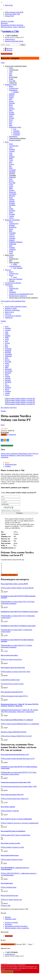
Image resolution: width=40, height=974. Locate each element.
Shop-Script (9, 5)
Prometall (12, 171)
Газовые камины (15, 140)
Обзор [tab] (7, 462)
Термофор (8, 354)
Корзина (8, 917)
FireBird (16, 92)
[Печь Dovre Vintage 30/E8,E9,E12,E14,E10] (16, 736)
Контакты (4, 23)
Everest (11, 112)
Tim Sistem (12, 194)
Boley (11, 105)
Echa (10, 121)
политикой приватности (13, 970)
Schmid (11, 118)
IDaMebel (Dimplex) (16, 242)
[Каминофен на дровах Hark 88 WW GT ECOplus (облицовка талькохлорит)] (20, 774)
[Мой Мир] (8, 440)
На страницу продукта (9, 407)
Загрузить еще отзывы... (9, 575)
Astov (11, 71)
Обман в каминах (7, 445)
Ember (11, 209)
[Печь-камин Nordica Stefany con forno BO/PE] (17, 588)
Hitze (11, 110)
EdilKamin (12, 244)
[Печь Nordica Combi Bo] (10, 811)
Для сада (8, 270)
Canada (11, 216)
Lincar (11, 186)
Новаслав (12, 192)
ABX (11, 155)
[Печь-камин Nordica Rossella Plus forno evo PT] (18, 758)
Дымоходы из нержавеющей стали (21, 294)
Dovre (11, 212)
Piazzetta (12, 103)
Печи (7, 142)
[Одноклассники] (5, 440)
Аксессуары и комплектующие (16, 306)
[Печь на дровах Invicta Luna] (11, 899)
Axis (14, 129)
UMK (11, 290)
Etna (10, 73)
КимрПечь (12, 227)
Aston (11, 160)
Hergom (11, 109)
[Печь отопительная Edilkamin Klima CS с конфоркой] (20, 724)
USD (18, 14)
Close (3, 62)
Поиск (23, 45)
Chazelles (16, 131)
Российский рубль (7, 944)
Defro (11, 116)
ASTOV (12, 234)
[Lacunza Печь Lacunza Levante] (12, 684)
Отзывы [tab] (8, 466)
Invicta (11, 181)
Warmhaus (16, 133)
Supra (11, 197)
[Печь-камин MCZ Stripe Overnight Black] (15, 835)
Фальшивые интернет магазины (12, 25)
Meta (10, 75)
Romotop (12, 196)
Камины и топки (11, 84)
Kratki (11, 79)
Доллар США (21, 944)
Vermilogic (12, 292)
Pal (10, 207)
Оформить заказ (10, 919)
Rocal (11, 120)
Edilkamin (12, 177)
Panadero (12, 149)
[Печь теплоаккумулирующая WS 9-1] (14, 696)
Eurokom (12, 210)
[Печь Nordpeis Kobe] (8, 887)
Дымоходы (9, 284)
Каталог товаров (6, 54)
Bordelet (12, 225)
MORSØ (12, 173)
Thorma (11, 199)
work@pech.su (10, 39)
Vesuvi (11, 218)
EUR (12, 16)
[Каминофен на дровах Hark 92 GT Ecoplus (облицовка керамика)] (20, 647)
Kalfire (11, 97)
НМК (11, 159)
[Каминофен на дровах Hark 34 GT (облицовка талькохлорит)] (20, 617)
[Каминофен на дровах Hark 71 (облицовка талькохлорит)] (20, 631)
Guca (11, 147)
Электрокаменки (15, 266)
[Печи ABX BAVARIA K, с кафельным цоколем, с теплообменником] (20, 875)
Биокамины (13, 90)
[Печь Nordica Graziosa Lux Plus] (12, 847)
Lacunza (12, 151)
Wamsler (12, 201)
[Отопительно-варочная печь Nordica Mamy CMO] (19, 786)
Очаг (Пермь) (18, 268)
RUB (21, 12)
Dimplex (12, 240)
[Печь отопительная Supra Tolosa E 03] (14, 798)
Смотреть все (13, 88)
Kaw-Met (12, 81)
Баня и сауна (9, 312)
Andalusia (12, 249)
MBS (11, 188)
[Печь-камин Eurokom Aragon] (12, 859)
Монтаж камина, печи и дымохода (13, 27)
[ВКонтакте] (2, 440)
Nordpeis (12, 214)
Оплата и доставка (7, 21)
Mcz (10, 123)
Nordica (11, 190)
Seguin (11, 101)
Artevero (12, 236)
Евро (30, 944)
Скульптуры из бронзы (13, 283)
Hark (10, 179)
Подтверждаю (7, 972)
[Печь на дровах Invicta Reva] (11, 659)
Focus (11, 107)
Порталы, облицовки (12, 220)
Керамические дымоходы (18, 296)
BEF (10, 99)
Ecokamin (16, 134)
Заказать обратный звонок (14, 41)
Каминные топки (15, 127)
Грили (11, 275)
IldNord (11, 96)
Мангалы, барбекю (15, 279)
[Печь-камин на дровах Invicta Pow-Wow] (15, 671)
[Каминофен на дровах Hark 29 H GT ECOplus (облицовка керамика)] (20, 603)
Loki (10, 153)
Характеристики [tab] (11, 464)
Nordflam (12, 205)
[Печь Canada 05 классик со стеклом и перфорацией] (19, 823)
